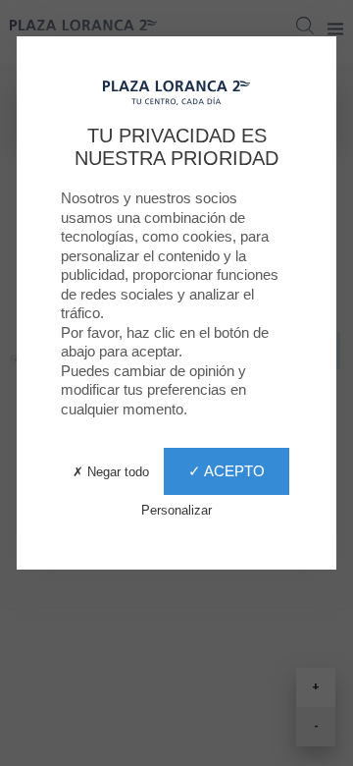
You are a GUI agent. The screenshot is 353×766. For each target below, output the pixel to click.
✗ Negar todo (111, 472)
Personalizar (176, 510)
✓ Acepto (226, 471)
